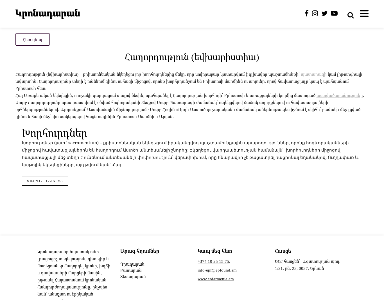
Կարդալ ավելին (45, 181)
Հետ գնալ (32, 39)
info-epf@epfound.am (217, 270)
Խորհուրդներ (54, 132)
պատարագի (314, 74)
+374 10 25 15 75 (213, 261)
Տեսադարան (133, 276)
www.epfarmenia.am (216, 278)
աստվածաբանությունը (340, 95)
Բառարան (131, 270)
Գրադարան (132, 264)
